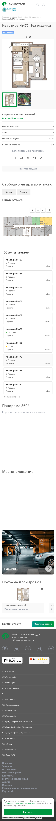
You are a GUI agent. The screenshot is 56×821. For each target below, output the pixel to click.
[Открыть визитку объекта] (15, 158)
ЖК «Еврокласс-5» (9, 716)
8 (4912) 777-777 (17, 4)
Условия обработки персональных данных (22, 818)
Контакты (8, 775)
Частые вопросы (11, 772)
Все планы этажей (12, 397)
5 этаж (23, 192)
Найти (47, 266)
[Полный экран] (48, 210)
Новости (7, 763)
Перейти (9, 266)
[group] (28, 64)
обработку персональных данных (19, 803)
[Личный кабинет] (43, 4)
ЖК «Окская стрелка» (10, 688)
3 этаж (8, 192)
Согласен (28, 812)
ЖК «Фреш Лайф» (9, 755)
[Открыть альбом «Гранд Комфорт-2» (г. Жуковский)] (34, 158)
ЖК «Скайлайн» (8, 671)
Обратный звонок (43, 624)
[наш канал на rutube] (28, 648)
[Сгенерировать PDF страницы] (21, 158)
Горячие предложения (15, 778)
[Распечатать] (28, 158)
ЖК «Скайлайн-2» (9, 677)
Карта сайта (9, 791)
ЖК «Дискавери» (8, 682)
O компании (9, 769)
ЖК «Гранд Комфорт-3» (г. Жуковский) (17, 721)
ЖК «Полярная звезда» (11, 705)
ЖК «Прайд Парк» (9, 710)
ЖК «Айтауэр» (7, 744)
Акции (6, 781)
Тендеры (7, 766)
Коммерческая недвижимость (19, 788)
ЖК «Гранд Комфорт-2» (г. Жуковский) (17, 727)
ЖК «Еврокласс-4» (9, 694)
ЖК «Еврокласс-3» (9, 749)
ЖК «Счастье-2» (8, 738)
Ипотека (7, 784)
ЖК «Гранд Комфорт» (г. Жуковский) (16, 733)
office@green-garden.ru (23, 640)
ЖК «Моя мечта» (8, 699)
